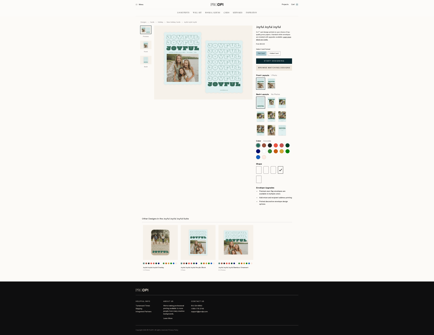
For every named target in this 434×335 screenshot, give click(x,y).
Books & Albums (212, 13)
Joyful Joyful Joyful (190, 22)
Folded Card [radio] (274, 53)
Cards (226, 13)
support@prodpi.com (199, 312)
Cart (294, 4)
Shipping (139, 309)
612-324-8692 (196, 306)
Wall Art (197, 13)
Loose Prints (183, 13)
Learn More (167, 318)
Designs (143, 22)
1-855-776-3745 (197, 309)
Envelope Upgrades (265, 188)
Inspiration (251, 13)
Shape (259, 164)
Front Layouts (266, 75)
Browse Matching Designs (274, 68)
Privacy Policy (173, 330)
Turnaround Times (143, 306)
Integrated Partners (143, 312)
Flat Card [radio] (261, 53)
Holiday (160, 22)
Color (263, 141)
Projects (285, 4)
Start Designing (274, 61)
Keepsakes (237, 13)
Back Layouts (268, 94)
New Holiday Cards (173, 22)
